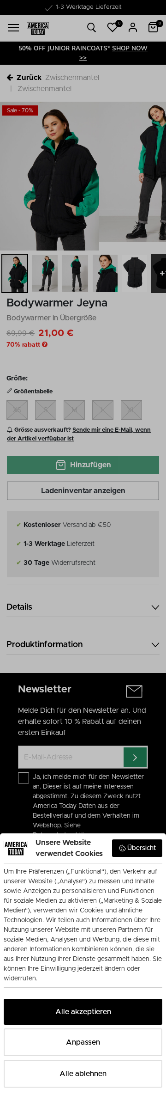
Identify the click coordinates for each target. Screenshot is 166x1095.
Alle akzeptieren (83, 1011)
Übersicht (141, 848)
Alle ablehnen (83, 1073)
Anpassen (83, 1042)
